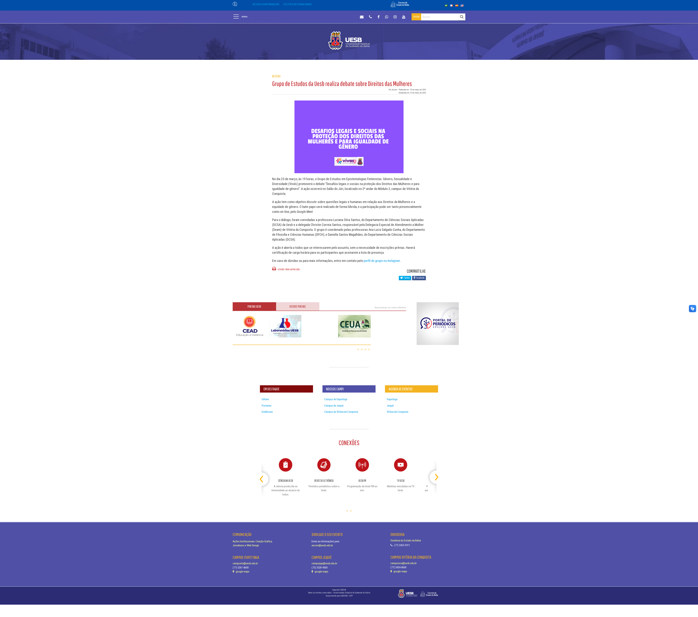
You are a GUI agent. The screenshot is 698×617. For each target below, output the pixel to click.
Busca (416, 16)
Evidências (267, 411)
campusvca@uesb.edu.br (403, 563)
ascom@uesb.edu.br (322, 545)
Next (433, 476)
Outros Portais (298, 306)
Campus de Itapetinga (335, 399)
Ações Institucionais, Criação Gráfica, (252, 541)
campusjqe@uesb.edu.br (324, 563)
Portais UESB (254, 306)
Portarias (266, 405)
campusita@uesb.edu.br (245, 563)
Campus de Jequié (334, 405)
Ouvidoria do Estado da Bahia (405, 540)
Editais (265, 399)
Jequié (390, 405)
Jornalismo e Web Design (246, 545)
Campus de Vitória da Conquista (341, 411)
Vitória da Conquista (397, 411)
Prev (264, 476)
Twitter (406, 278)
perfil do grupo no (382, 261)
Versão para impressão (288, 269)
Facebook (419, 278)
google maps (242, 571)
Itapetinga (392, 399)
